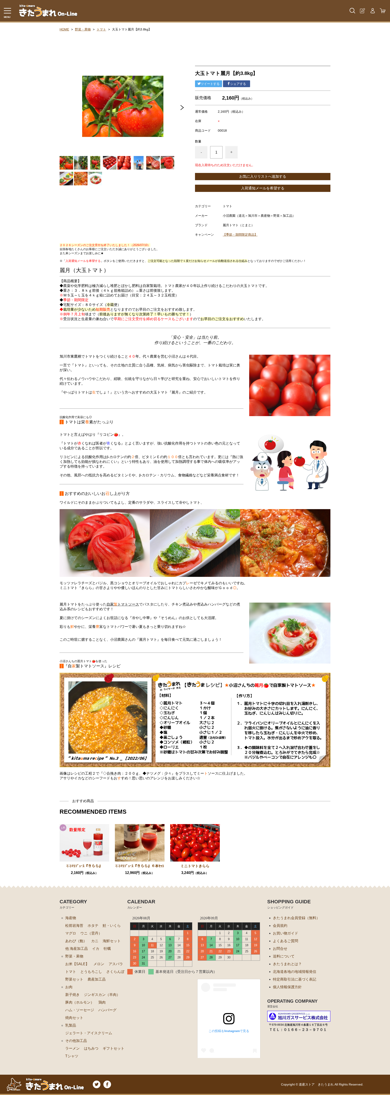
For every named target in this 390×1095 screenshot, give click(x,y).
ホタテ (93, 925)
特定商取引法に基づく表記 (294, 979)
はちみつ (91, 1048)
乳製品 (70, 1025)
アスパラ (116, 964)
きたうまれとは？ (287, 964)
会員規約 (280, 925)
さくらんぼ (115, 972)
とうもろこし (91, 972)
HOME (64, 29)
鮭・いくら (112, 925)
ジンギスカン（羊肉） (102, 995)
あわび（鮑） (76, 941)
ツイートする (210, 84)
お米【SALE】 (77, 964)
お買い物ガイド (285, 933)
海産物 (70, 918)
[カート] (383, 10)
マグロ (70, 933)
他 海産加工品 (76, 949)
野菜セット (74, 979)
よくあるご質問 (285, 941)
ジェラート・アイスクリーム (88, 1033)
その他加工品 (76, 1041)
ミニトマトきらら (195, 866)
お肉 (68, 987)
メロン (98, 964)
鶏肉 (102, 1002)
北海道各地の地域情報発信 (294, 972)
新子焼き (72, 995)
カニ (94, 941)
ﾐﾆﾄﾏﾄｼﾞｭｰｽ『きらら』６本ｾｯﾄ (139, 866)
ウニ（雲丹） (91, 933)
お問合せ (280, 949)
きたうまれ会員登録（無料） (296, 918)
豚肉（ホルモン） (79, 1002)
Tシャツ (71, 1056)
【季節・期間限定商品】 (240, 234)
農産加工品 (97, 979)
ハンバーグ (107, 1010)
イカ (95, 949)
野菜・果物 (83, 29)
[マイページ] (372, 10)
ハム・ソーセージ (79, 1010)
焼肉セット (74, 1018)
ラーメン (72, 1048)
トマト (101, 29)
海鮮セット (112, 941)
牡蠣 (107, 949)
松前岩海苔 (74, 925)
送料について (284, 956)
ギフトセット (113, 1048)
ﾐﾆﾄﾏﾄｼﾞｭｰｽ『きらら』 (84, 866)
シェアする (238, 84)
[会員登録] (362, 10)
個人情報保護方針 (287, 987)
